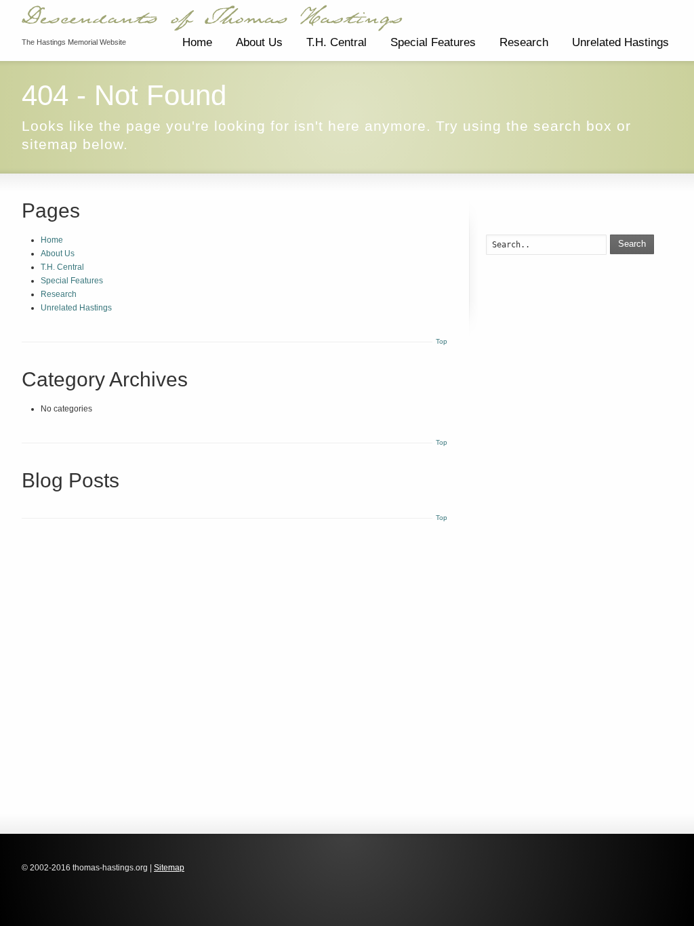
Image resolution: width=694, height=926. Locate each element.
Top (441, 341)
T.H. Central (336, 42)
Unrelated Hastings (620, 42)
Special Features (433, 42)
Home (197, 42)
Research (523, 42)
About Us (259, 42)
